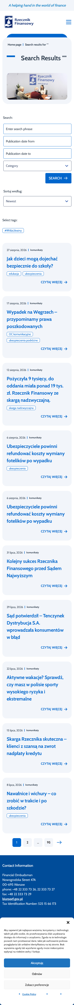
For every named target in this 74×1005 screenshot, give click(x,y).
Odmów (37, 974)
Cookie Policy (29, 994)
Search (55, 178)
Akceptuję (37, 963)
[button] (68, 922)
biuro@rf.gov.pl (12, 899)
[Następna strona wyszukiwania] (59, 842)
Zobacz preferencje (37, 985)
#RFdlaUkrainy (13, 230)
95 (49, 842)
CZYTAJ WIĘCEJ (51, 282)
